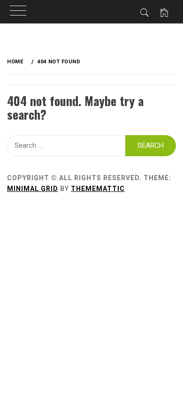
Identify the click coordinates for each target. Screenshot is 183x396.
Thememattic (98, 188)
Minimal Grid (32, 188)
